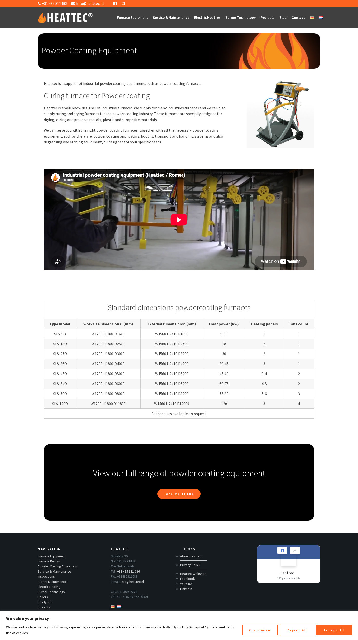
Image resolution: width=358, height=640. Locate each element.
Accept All (334, 630)
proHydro (45, 602)
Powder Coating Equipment (57, 566)
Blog (283, 17)
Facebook (187, 578)
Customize (260, 630)
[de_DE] (312, 17)
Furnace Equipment (132, 17)
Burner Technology (240, 17)
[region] (179, 625)
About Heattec (190, 556)
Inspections (46, 576)
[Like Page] (282, 550)
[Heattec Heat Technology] (65, 15)
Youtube (186, 584)
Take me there (179, 494)
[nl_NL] (320, 17)
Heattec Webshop (193, 573)
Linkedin (186, 589)
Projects (267, 17)
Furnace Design (49, 561)
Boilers (43, 597)
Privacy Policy (190, 565)
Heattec (286, 572)
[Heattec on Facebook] (288, 558)
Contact (298, 17)
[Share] (295, 550)
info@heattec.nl (132, 581)
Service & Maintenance (171, 17)
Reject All (297, 630)
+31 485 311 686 (128, 571)
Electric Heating (207, 17)
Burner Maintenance (52, 581)
